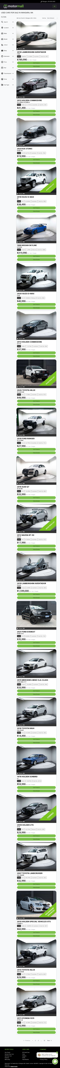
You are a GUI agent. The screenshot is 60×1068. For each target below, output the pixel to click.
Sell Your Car (8, 1056)
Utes (23, 1054)
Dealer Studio (14, 1066)
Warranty (7, 1059)
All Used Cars (26, 1052)
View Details (36, 66)
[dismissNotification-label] (57, 1052)
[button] (54, 6)
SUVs (23, 1057)
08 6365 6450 (51, 1)
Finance (7, 1057)
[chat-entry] (55, 1061)
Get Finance (36, 63)
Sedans (24, 1056)
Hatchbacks (25, 1059)
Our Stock (7, 1052)
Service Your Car (9, 1054)
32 (44, 1040)
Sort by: (44, 18)
